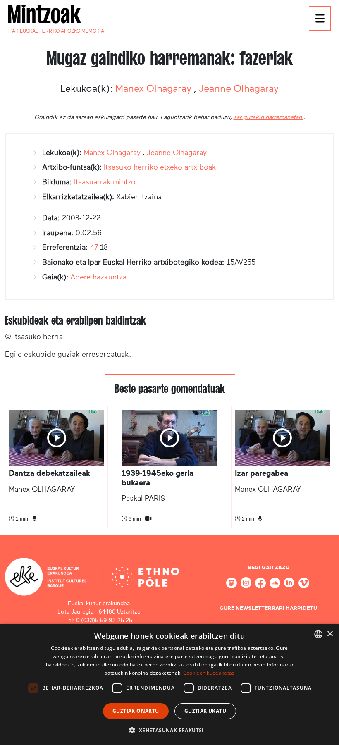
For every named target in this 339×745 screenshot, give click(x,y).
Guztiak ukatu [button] (205, 710)
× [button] (330, 634)
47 (94, 247)
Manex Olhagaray (154, 88)
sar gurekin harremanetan (268, 117)
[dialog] (169, 684)
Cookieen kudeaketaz (209, 672)
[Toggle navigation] (320, 18)
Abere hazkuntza (98, 277)
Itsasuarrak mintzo (105, 182)
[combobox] (318, 634)
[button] (169, 730)
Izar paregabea (261, 473)
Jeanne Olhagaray (239, 88)
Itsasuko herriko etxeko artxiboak (160, 167)
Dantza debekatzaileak (49, 473)
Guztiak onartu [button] (135, 710)
